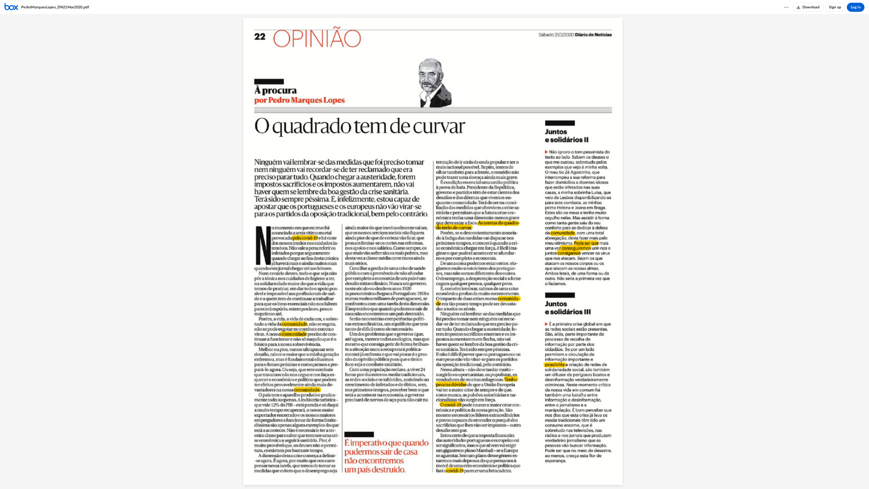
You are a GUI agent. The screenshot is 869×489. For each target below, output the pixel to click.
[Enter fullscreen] (459, 478)
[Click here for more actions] (786, 7)
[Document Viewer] (434, 251)
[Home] (11, 7)
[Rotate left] (451, 478)
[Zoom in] (442, 478)
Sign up (835, 7)
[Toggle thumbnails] (409, 478)
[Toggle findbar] (417, 478)
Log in (856, 7)
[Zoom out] (426, 478)
